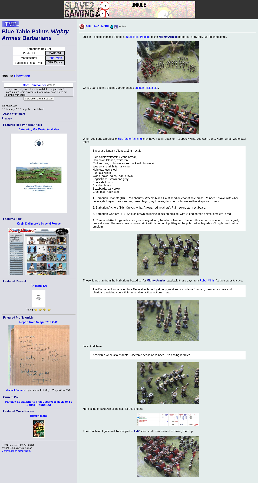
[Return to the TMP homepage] (10, 25)
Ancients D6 (39, 285)
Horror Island (39, 415)
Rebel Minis (55, 57)
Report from (38, 322)
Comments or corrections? (16, 450)
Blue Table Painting (138, 36)
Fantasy (7, 118)
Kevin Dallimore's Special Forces (39, 223)
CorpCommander (34, 85)
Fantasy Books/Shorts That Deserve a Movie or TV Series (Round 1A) (38, 403)
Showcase (22, 76)
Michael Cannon (15, 390)
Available (38, 129)
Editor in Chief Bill (97, 26)
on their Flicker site (146, 87)
